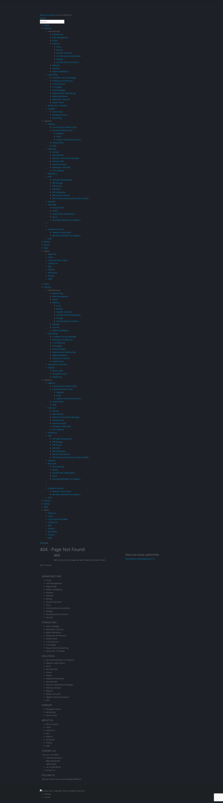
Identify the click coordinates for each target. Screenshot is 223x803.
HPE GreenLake (58, 192)
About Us (44, 15)
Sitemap (141, 559)
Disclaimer (52, 272)
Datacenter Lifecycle (61, 99)
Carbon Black (58, 142)
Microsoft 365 (58, 207)
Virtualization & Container (67, 62)
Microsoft (52, 204)
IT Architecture (58, 84)
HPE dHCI (56, 189)
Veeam (49, 675)
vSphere (59, 133)
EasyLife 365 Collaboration (63, 214)
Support (51, 108)
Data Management (60, 37)
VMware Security (53, 694)
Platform (56, 43)
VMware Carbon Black (61, 232)
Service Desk (57, 112)
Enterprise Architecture (62, 81)
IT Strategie (57, 87)
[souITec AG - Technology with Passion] (45, 791)
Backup (59, 50)
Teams (55, 211)
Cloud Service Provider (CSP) (64, 127)
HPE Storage (57, 183)
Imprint (51, 269)
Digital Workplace (59, 96)
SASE (54, 146)
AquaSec (52, 201)
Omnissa (52, 149)
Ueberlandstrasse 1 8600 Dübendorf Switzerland (54, 761)
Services (47, 28)
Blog (46, 248)
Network (55, 65)
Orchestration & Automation (68, 56)
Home (46, 25)
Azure (54, 217)
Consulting (52, 74)
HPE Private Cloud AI (61, 195)
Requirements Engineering (63, 93)
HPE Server (57, 186)
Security (55, 68)
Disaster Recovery (64, 53)
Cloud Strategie (59, 90)
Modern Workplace (60, 71)
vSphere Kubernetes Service (68, 139)
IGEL (50, 238)
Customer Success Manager (64, 77)
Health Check (58, 102)
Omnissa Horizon (53, 688)
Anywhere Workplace (55, 678)
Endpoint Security (55, 229)
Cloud (54, 40)
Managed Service (59, 115)
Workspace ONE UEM (61, 167)
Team (50, 257)
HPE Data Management (62, 180)
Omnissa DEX (58, 161)
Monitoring (57, 118)
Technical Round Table (58, 260)
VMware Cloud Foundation (57, 697)
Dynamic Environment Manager (66, 158)
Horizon (55, 152)
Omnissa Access (59, 164)
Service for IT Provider (57, 105)
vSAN (58, 136)
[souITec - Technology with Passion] (73, 7)
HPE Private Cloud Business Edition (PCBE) (70, 198)
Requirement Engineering (57, 648)
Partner (47, 242)
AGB (50, 279)
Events (47, 245)
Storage (59, 59)
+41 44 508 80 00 (53, 767)
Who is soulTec (52, 724)
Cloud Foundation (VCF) (62, 130)
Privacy (51, 276)
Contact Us (52, 15)
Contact (47, 797)
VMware (51, 124)
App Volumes (58, 155)
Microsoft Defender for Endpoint (66, 220)
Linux (58, 47)
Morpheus (52, 173)
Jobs (50, 266)
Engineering (57, 34)
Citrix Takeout (58, 170)
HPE (49, 177)
